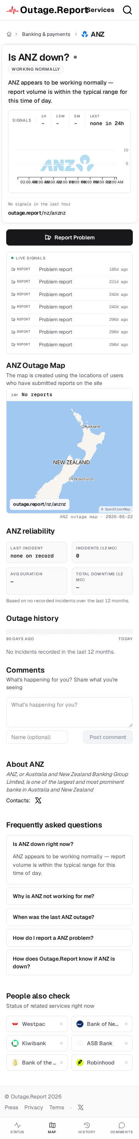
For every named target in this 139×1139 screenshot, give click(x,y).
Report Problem (74, 237)
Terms (56, 1107)
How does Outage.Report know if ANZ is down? (64, 962)
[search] (127, 10)
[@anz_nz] (38, 800)
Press (11, 1107)
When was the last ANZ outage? (53, 917)
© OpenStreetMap (115, 509)
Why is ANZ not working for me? (53, 896)
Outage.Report (50, 10)
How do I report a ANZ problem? (53, 937)
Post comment (108, 737)
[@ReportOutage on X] (81, 1107)
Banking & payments (46, 34)
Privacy (33, 1107)
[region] (69, 457)
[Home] (9, 34)
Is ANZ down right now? (43, 844)
